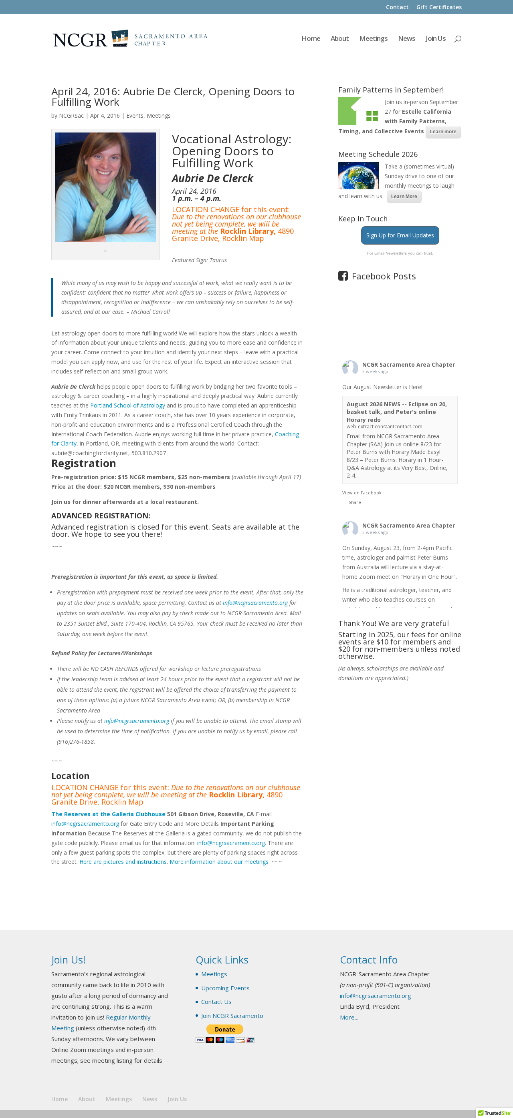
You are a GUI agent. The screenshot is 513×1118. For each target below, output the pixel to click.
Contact (397, 7)
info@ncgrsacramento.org (255, 602)
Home (310, 39)
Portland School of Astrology (127, 405)
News (406, 39)
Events (134, 115)
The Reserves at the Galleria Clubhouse (108, 814)
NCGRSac (71, 115)
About (340, 39)
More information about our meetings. (220, 861)
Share (355, 502)
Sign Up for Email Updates (400, 235)
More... (349, 1017)
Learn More (404, 196)
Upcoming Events (225, 988)
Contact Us (216, 1002)
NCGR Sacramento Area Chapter (408, 364)
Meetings (373, 39)
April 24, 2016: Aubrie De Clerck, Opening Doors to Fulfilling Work (173, 96)
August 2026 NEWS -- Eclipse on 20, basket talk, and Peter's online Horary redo (397, 412)
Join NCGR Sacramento (232, 1016)
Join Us (436, 39)
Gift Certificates (439, 7)
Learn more (443, 131)
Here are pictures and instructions (123, 861)
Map (256, 238)
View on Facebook (362, 493)
